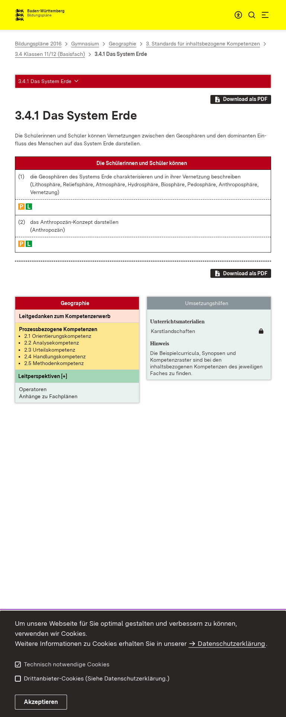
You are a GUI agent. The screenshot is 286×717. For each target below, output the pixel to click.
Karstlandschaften (173, 331)
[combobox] (238, 15)
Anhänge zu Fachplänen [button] (48, 396)
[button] (42, 376)
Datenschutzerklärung (231, 643)
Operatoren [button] (33, 389)
